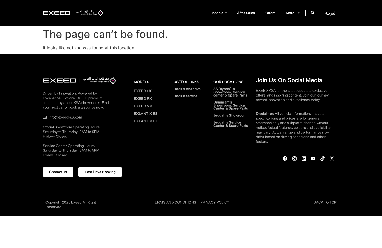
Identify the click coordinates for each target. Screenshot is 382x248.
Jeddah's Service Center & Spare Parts (230, 124)
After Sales (246, 13)
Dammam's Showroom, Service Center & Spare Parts (230, 105)
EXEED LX (143, 91)
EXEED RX (143, 98)
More (290, 13)
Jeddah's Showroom (230, 115)
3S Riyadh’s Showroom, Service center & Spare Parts (230, 92)
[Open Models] (226, 13)
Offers (270, 13)
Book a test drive (187, 89)
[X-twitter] (332, 158)
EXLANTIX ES (145, 113)
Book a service (185, 96)
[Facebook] (285, 158)
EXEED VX (143, 106)
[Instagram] (294, 158)
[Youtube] (313, 158)
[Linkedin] (303, 158)
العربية (331, 13)
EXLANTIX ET (145, 121)
